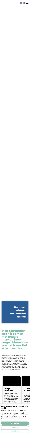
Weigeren (15, 427)
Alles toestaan (15, 423)
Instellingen (15, 431)
